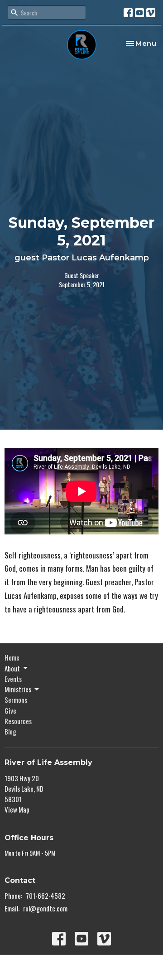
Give (10, 710)
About (12, 668)
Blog (10, 731)
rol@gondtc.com (45, 908)
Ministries (18, 689)
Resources (18, 721)
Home (12, 657)
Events (13, 679)
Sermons (16, 700)
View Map (17, 809)
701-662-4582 (45, 896)
